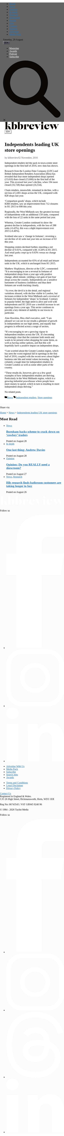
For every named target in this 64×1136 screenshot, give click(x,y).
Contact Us (5, 793)
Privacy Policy (13, 788)
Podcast (13, 54)
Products (13, 15)
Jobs (11, 23)
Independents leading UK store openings (37, 412)
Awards (13, 51)
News (12, 6)
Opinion (13, 9)
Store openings (45, 397)
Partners (13, 29)
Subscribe (14, 56)
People (12, 20)
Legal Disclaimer (14, 785)
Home (12, 3)
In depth (13, 12)
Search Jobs (12, 774)
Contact (13, 26)
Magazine (14, 48)
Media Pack (15, 34)
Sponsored (14, 17)
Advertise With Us (15, 766)
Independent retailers (26, 397)
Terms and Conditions (17, 782)
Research (17, 476)
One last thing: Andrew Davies (25, 449)
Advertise (14, 31)
